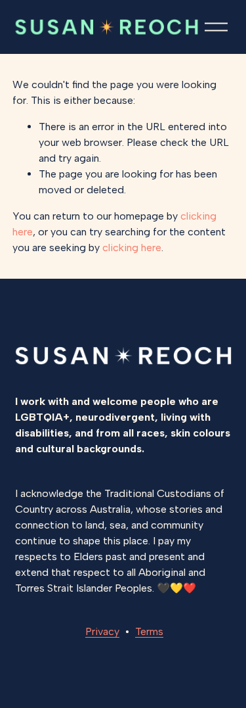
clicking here (131, 247)
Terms (149, 631)
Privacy (102, 631)
